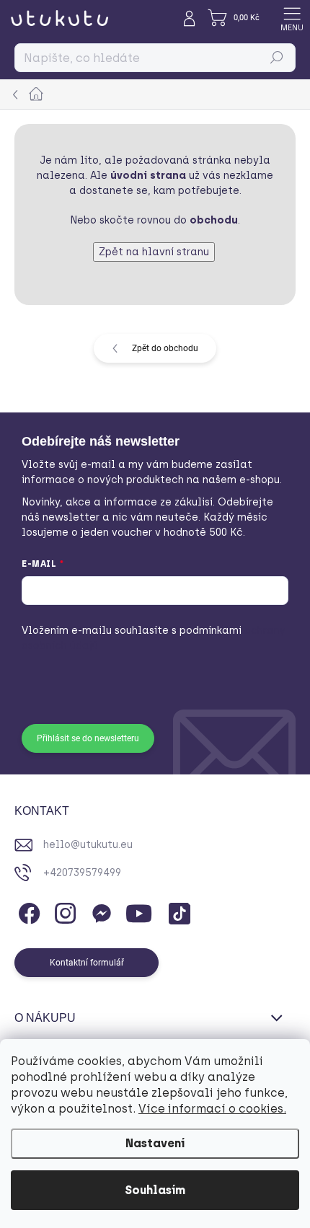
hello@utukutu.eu (88, 845)
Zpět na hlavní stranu (154, 252)
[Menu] (292, 18)
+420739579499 (82, 873)
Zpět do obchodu (165, 348)
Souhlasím (155, 1190)
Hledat (277, 58)
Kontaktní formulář (87, 963)
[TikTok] (177, 911)
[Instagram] (63, 911)
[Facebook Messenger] (99, 911)
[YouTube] (139, 911)
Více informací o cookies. (212, 1109)
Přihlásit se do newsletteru (88, 738)
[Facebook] (27, 911)
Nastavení (155, 1143)
